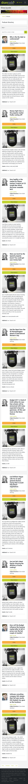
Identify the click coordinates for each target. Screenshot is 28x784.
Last (16, 765)
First (3, 765)
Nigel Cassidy (13, 41)
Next (12, 765)
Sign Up (20, 2)
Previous (8, 765)
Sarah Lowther (13, 117)
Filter (3, 27)
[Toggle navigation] (25, 2)
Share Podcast (14, 51)
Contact (20, 778)
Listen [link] (14, 48)
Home (3, 16)
